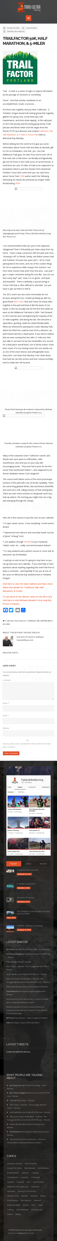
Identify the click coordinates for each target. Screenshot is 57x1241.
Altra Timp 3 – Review (22, 962)
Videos (10, 1214)
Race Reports (19, 31)
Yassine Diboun (31, 632)
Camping (35, 1173)
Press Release (12, 1200)
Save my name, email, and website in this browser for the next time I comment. (27, 745)
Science (26, 1205)
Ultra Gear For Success (25, 897)
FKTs (28, 1182)
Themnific (30, 1233)
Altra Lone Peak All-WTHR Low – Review (30, 974)
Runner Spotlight (13, 1205)
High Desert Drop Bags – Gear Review (34, 949)
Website (6, 728)
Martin (9, 986)
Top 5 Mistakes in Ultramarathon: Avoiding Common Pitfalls (33, 912)
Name (6, 703)
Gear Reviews (38, 1182)
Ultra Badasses (22, 1209)
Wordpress (13, 1233)
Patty (8, 962)
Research (37, 1200)
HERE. (17, 183)
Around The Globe (14, 1168)
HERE (22, 176)
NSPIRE (27, 541)
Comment (7, 680)
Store (33, 1205)
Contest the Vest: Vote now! (27, 870)
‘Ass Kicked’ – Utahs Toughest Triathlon (31, 1018)
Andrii (8, 974)
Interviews (11, 1191)
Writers (18, 1214)
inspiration (35, 1186)
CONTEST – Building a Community (30, 926)
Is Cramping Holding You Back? (21, 1002)
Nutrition (34, 1196)
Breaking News (13, 1173)
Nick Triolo (18, 301)
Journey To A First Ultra (27, 1191)
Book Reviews (29, 1168)
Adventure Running (14, 1163)
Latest (28, 863)
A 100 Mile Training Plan (26, 884)
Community (35, 1177)
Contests (10, 1182)
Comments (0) (31, 28)
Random (43, 863)
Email (6, 715)
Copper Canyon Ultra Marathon (26, 1022)
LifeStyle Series (13, 1196)
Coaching (24, 1177)
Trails (40, 1205)
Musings (24, 1196)
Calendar (10, 31)
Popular (13, 863)
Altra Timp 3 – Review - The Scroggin (21, 966)
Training (10, 1209)
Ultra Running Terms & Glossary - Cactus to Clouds (27, 999)
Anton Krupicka (31, 1163)
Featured (20, 1182)
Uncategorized (37, 1209)
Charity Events (12, 1177)
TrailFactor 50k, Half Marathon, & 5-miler (25, 41)
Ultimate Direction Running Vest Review (31, 986)
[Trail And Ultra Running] (28, 7)
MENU (28, 18)
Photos (43, 1196)
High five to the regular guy (17, 1186)
